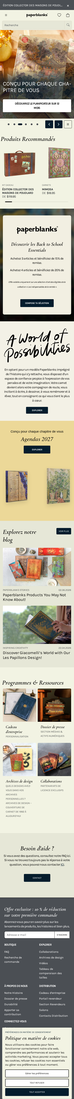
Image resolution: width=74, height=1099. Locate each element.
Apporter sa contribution (12, 1012)
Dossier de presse (15, 998)
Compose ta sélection (37, 303)
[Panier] (68, 15)
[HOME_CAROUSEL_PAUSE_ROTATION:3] (68, 124)
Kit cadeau (7, 185)
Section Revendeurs (52, 1004)
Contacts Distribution (53, 1015)
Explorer (37, 410)
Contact (37, 878)
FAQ (6, 951)
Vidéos (43, 963)
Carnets (46, 185)
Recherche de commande (13, 959)
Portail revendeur (50, 998)
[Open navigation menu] (6, 15)
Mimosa (47, 189)
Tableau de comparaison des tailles (50, 973)
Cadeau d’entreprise (52, 993)
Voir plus (64, 531)
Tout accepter (37, 1092)
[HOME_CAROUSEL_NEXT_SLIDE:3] (59, 124)
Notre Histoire (13, 993)
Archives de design (51, 957)
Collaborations (48, 951)
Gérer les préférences (37, 1073)
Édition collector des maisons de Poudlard (18, 191)
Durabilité (10, 1004)
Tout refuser (37, 1082)
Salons (43, 1010)
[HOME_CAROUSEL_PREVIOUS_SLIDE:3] (49, 124)
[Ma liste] (59, 15)
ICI (62, 864)
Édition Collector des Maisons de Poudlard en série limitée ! (33, 5)
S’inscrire (62, 935)
